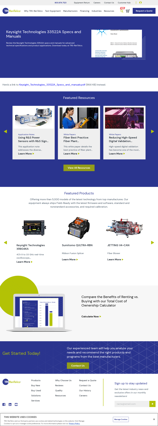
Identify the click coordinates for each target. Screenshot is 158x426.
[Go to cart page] (128, 11)
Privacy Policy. (74, 423)
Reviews (59, 385)
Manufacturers (70, 11)
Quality (58, 390)
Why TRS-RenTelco (33, 11)
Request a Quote (87, 380)
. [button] (33, 132)
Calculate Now (90, 316)
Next (152, 131)
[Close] (154, 419)
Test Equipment (53, 11)
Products (35, 380)
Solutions (36, 395)
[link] (33, 132)
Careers (97, 2)
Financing (84, 11)
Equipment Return (82, 2)
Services (35, 400)
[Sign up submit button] (152, 404)
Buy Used (36, 390)
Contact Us (109, 2)
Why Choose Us (63, 380)
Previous (5, 131)
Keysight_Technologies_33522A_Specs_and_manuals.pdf (52, 84)
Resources (109, 11)
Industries (97, 11)
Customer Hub (124, 2)
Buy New (35, 385)
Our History (85, 390)
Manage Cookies (120, 419)
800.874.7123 (60, 2)
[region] (79, 419)
